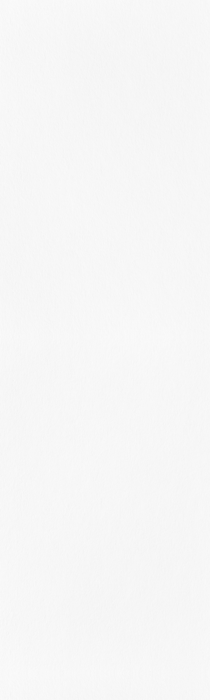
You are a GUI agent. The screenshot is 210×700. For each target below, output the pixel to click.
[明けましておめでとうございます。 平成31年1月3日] (190, 360)
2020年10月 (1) (160, 403)
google (119, 550)
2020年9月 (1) (159, 408)
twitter (108, 550)
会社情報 (120, 9)
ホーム (82, 9)
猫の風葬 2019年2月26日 (163, 311)
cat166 (24, 74)
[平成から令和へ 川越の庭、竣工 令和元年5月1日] (190, 297)
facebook (87, 550)
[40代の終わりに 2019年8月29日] (190, 283)
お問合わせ (138, 9)
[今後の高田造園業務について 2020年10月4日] (190, 221)
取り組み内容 (100, 9)
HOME (100, 64)
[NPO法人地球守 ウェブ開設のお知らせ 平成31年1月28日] (190, 327)
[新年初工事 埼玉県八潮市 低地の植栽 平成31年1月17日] (190, 343)
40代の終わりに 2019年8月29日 (163, 281)
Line (98, 550)
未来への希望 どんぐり (157, 267)
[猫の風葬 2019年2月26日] (190, 313)
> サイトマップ (105, 685)
